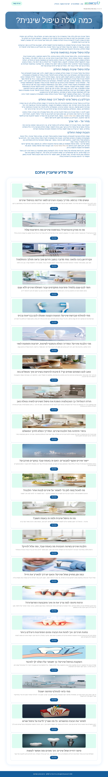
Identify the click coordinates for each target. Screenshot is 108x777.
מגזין (82, 4)
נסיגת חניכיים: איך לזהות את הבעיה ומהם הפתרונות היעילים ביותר (54, 632)
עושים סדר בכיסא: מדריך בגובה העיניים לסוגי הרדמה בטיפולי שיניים (54, 200)
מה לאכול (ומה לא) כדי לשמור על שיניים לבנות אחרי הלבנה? (54, 490)
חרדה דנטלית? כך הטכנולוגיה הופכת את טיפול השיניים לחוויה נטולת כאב (54, 401)
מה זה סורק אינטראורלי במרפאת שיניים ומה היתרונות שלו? (54, 229)
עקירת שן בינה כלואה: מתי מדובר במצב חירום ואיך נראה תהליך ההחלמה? (54, 259)
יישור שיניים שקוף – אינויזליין (62, 4)
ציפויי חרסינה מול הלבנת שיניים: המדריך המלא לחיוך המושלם (54, 431)
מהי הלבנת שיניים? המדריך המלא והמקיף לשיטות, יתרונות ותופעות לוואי (54, 343)
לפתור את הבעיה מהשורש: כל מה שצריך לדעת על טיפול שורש (54, 721)
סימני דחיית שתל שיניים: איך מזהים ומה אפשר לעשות (54, 750)
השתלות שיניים (75, 4)
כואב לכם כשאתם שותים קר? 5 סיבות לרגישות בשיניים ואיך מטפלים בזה (54, 371)
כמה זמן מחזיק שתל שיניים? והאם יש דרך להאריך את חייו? (54, 574)
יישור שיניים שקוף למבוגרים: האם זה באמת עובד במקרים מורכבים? (54, 460)
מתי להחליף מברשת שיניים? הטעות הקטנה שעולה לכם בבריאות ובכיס (54, 315)
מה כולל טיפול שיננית (61, 146)
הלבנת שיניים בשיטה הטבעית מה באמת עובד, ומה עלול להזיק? (54, 546)
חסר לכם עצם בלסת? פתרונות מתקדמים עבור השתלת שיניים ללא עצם (54, 287)
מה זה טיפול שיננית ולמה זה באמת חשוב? (54, 518)
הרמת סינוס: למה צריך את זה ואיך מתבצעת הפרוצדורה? (54, 602)
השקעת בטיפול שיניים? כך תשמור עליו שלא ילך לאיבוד (54, 661)
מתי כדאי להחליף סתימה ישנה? (54, 691)
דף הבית (99, 9)
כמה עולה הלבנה (70, 116)
